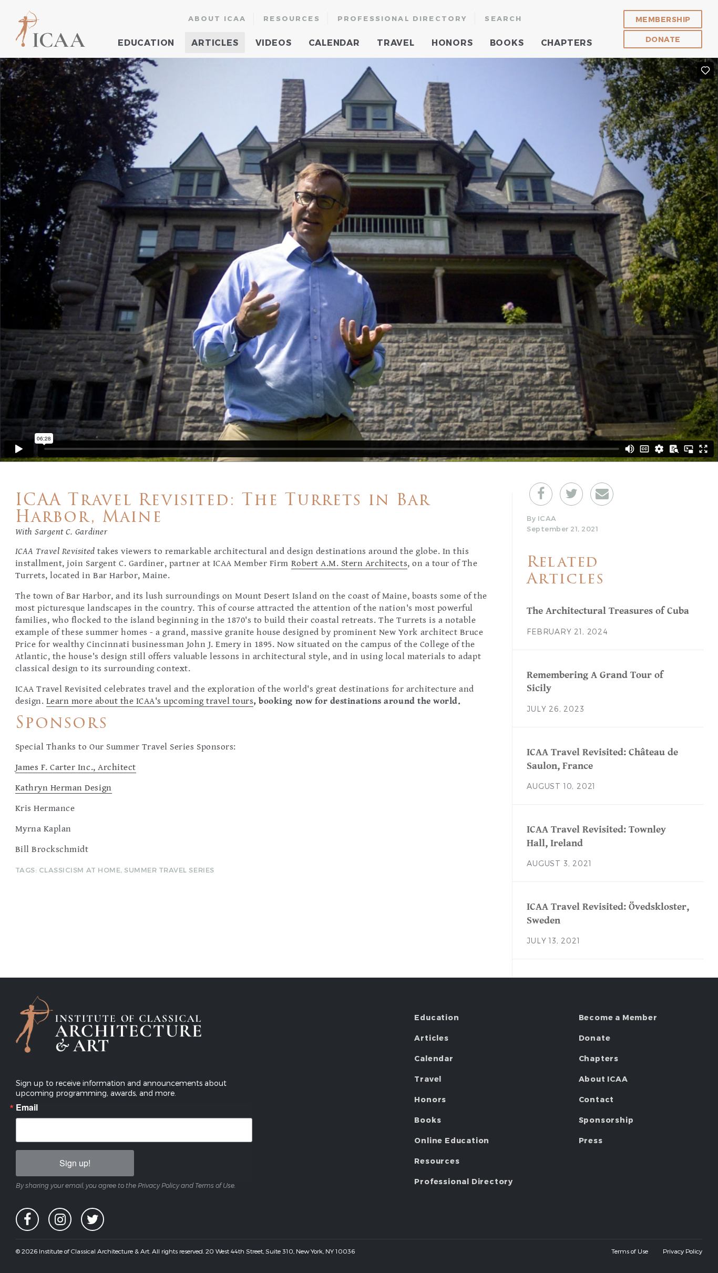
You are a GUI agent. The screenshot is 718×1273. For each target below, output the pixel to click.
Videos (273, 42)
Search (503, 18)
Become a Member (618, 1017)
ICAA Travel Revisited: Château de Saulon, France (602, 759)
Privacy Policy (682, 1251)
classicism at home (79, 870)
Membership (663, 19)
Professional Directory (402, 18)
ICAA (51, 29)
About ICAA (217, 18)
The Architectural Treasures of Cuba (608, 611)
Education (146, 42)
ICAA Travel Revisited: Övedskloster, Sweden (608, 913)
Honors (452, 42)
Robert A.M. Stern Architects (349, 563)
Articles (214, 42)
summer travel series (169, 870)
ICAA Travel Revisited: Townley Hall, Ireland (596, 836)
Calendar (334, 42)
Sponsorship (606, 1119)
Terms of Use (629, 1251)
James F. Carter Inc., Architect (75, 767)
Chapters (566, 42)
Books (507, 42)
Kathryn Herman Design (63, 788)
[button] (540, 494)
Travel (396, 42)
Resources (291, 18)
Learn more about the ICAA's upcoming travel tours (149, 701)
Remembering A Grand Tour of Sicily (595, 681)
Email (27, 1107)
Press (591, 1140)
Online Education (451, 1140)
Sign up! (74, 1163)
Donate (663, 39)
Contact (596, 1099)
